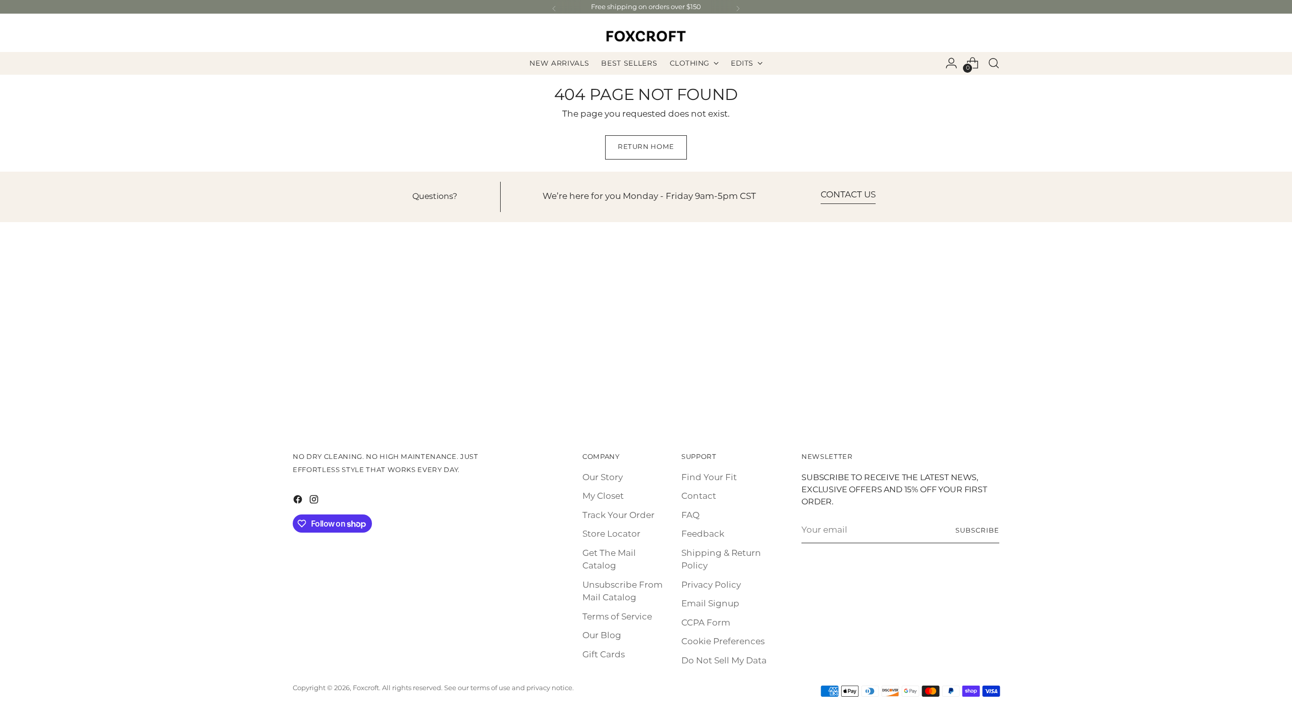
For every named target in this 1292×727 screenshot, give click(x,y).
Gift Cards (603, 655)
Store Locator (611, 534)
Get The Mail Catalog (609, 560)
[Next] (738, 9)
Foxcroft (366, 688)
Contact (698, 496)
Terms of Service (617, 617)
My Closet (603, 496)
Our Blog (601, 636)
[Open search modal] (994, 63)
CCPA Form (705, 623)
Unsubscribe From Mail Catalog (622, 591)
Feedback (702, 534)
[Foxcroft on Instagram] (315, 501)
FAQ (690, 515)
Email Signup (710, 604)
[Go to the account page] (951, 63)
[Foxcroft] (646, 36)
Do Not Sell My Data (724, 661)
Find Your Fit (709, 478)
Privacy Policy (711, 585)
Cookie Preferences (723, 642)
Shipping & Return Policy (721, 560)
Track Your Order (618, 515)
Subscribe (977, 530)
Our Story (602, 478)
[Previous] (554, 9)
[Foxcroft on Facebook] (299, 501)
